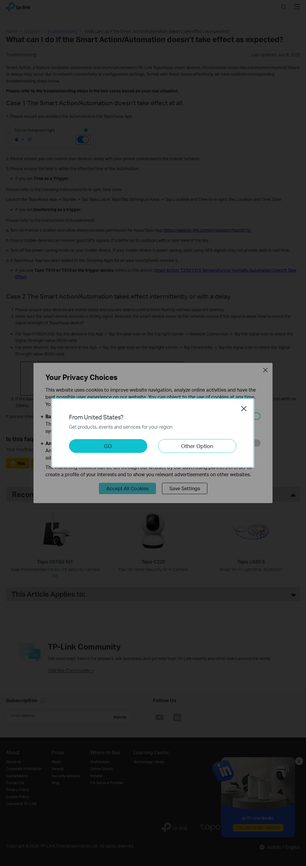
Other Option (197, 445)
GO (108, 445)
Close (244, 408)
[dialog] (153, 433)
